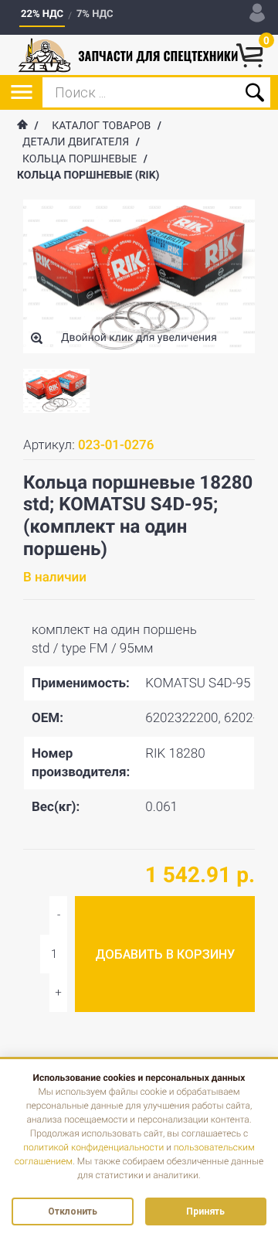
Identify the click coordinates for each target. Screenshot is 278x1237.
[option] (56, 391)
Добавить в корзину (165, 954)
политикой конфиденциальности (93, 1147)
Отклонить (72, 1211)
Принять (205, 1211)
